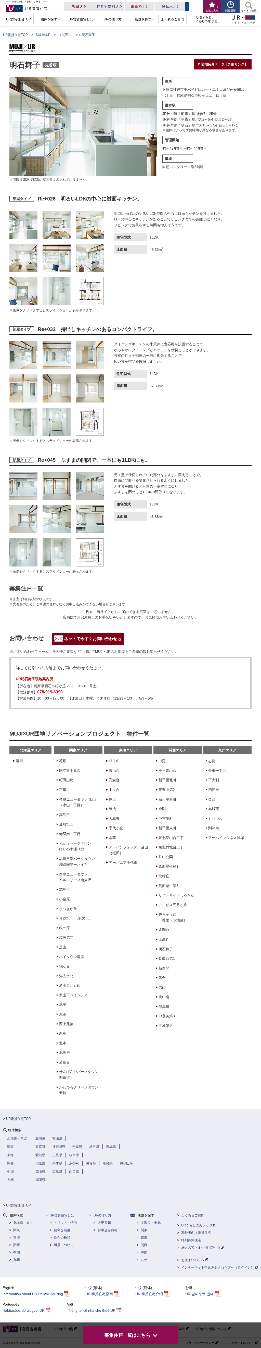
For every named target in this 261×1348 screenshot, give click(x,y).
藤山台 (114, 770)
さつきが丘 (68, 909)
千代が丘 (116, 828)
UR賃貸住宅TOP (15, 35)
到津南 (213, 828)
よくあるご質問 (192, 1215)
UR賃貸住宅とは (62, 1215)
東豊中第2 (167, 790)
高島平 (64, 815)
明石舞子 (166, 949)
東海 (16, 1237)
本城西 (213, 809)
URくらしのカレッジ (197, 1225)
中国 (16, 1252)
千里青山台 (167, 770)
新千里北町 (167, 780)
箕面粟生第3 (168, 886)
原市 (62, 1014)
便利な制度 (62, 1230)
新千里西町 (167, 799)
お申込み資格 (108, 1230)
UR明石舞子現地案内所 (34, 679)
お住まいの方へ (193, 1260)
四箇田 (213, 790)
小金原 (64, 899)
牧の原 (64, 928)
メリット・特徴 (65, 1223)
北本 (62, 1043)
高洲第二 (66, 938)
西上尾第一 (68, 1024)
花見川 (64, 890)
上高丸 (164, 939)
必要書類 (104, 1223)
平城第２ (166, 1026)
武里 (62, 1004)
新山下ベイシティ (73, 995)
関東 (16, 1230)
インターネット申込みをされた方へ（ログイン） (218, 1267)
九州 (16, 1260)
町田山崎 (66, 780)
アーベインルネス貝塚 (226, 838)
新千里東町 (167, 828)
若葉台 (64, 1062)
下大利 (213, 780)
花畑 (62, 761)
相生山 (114, 761)
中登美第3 (167, 1016)
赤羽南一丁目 (70, 834)
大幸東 (114, 819)
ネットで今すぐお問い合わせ (90, 638)
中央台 (114, 790)
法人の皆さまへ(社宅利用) (201, 1247)
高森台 (114, 780)
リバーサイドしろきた (176, 895)
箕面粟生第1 (168, 866)
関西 (16, 1245)
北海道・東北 (23, 1223)
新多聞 (164, 968)
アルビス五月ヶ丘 (173, 905)
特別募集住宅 (191, 1240)
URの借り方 (102, 1215)
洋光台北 (66, 976)
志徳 (211, 761)
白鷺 (162, 761)
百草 (62, 790)
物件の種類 (62, 1237)
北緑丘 (164, 876)
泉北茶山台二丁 (171, 838)
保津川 (164, 1006)
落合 (162, 978)
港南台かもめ (70, 985)
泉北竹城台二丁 (171, 847)
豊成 (112, 809)
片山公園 (166, 857)
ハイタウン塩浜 (71, 957)
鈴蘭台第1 (167, 958)
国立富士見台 (70, 770)
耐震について (64, 1245)
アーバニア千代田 (123, 862)
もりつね (215, 819)
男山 (162, 987)
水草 (112, 838)
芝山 (62, 947)
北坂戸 (64, 1052)
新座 (62, 1033)
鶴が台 (64, 966)
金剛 (162, 809)
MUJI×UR (43, 35)
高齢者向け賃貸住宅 (196, 1233)
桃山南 (164, 997)
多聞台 (164, 930)
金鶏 (211, 799)
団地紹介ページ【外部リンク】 (224, 64)
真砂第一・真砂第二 (75, 918)
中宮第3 (165, 819)
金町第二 (66, 824)
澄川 (19, 761)
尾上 (112, 799)
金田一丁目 (217, 770)
